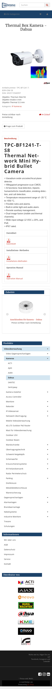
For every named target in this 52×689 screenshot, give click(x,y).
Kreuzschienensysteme (16, 464)
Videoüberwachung (13, 349)
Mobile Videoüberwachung (18, 420)
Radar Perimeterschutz (16, 473)
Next (44, 314)
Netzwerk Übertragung (16, 416)
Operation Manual (14, 278)
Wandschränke (12, 444)
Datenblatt (11, 243)
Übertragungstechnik (15, 449)
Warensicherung (13, 492)
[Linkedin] (48, 674)
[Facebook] (39, 674)
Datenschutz (9, 549)
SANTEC (11, 382)
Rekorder (10, 406)
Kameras (10, 358)
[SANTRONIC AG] (8, 5)
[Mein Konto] (47, 14)
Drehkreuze (11, 483)
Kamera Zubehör (13, 392)
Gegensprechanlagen (13, 497)
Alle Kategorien (13, 14)
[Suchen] (47, 5)
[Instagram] (44, 674)
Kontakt (7, 564)
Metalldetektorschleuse (16, 488)
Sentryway (12, 387)
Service (7, 559)
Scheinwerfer (12, 459)
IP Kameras (17, 106)
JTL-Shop (30, 684)
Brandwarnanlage (12, 507)
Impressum (9, 554)
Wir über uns (10, 540)
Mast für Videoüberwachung (18, 430)
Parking (9, 478)
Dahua (11, 377)
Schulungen (9, 526)
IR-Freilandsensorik (14, 468)
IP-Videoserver (12, 411)
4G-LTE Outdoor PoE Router (18, 425)
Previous (7, 314)
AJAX (10, 368)
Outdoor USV (11, 435)
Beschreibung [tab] (10, 138)
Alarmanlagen (10, 502)
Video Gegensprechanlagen (18, 353)
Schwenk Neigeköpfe (15, 454)
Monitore (10, 401)
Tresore (7, 521)
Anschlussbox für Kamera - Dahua (26, 319)
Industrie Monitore (12, 516)
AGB (6, 544)
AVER (10, 373)
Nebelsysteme (10, 512)
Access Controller (13, 397)
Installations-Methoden (16, 261)
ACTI (10, 363)
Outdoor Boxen (12, 440)
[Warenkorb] (40, 14)
